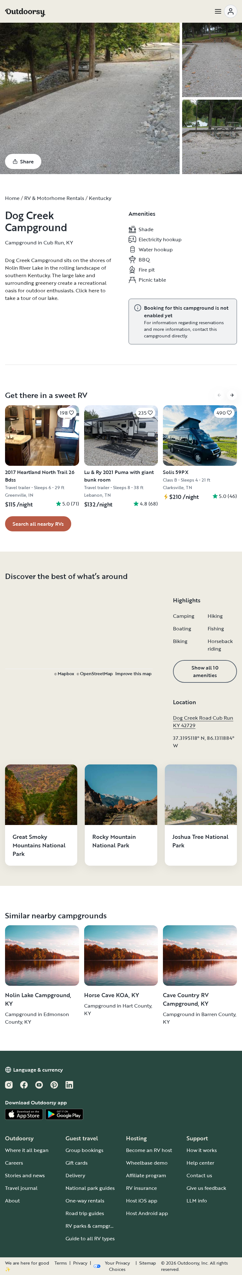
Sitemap (147, 1263)
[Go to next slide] (232, 395)
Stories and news (25, 1175)
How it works (202, 1150)
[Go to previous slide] (219, 395)
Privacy (80, 1263)
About (12, 1200)
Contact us (199, 1175)
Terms (61, 1263)
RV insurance (141, 1188)
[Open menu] (225, 11)
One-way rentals (85, 1200)
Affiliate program (146, 1175)
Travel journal (21, 1188)
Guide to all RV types (90, 1238)
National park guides (90, 1188)
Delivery (75, 1175)
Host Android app (147, 1213)
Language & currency (38, 1069)
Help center (200, 1163)
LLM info (197, 1200)
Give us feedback (206, 1188)
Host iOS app (141, 1200)
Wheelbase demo (147, 1163)
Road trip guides (85, 1213)
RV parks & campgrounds (95, 1226)
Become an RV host (149, 1150)
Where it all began (27, 1150)
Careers (14, 1163)
